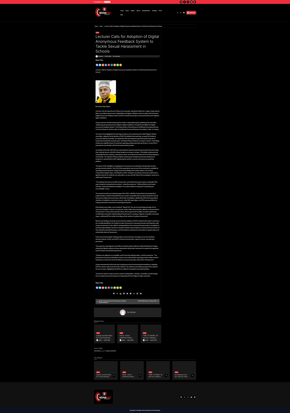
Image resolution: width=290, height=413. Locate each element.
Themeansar (156, 410)
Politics (133, 10)
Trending (154, 10)
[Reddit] (103, 63)
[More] (120, 63)
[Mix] (114, 63)
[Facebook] (97, 63)
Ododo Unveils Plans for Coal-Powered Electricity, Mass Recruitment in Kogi (104, 339)
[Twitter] (100, 63)
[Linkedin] (106, 63)
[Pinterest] (108, 63)
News (127, 10)
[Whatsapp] (117, 63)
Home (122, 10)
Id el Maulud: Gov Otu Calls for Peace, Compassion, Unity (182, 377)
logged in (103, 351)
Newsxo (149, 410)
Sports (138, 10)
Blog (121, 14)
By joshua (100, 56)
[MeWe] (111, 63)
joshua (132, 312)
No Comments (116, 56)
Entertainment (146, 10)
